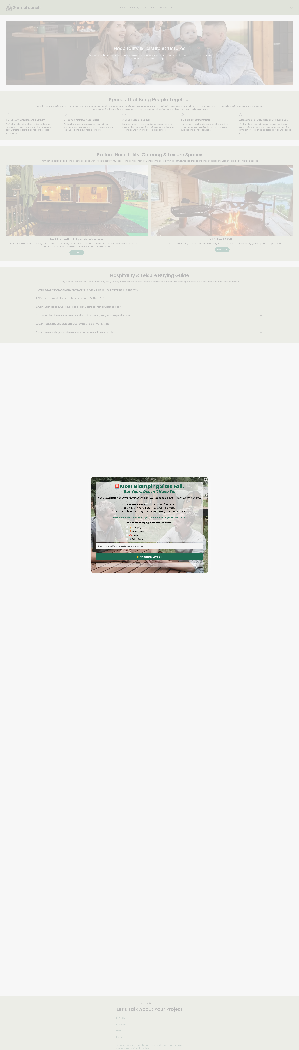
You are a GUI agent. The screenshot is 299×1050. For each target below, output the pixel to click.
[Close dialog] (205, 479)
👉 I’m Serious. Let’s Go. (149, 556)
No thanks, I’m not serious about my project (149, 565)
